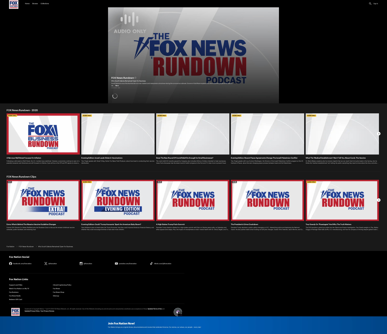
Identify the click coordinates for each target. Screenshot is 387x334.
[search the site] (370, 3)
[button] (370, 3)
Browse (35, 3)
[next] (379, 134)
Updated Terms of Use (155, 309)
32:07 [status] (159, 182)
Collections (45, 3)
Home (27, 3)
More (117, 85)
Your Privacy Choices (47, 311)
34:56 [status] (234, 182)
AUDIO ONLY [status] (12, 115)
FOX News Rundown (122, 78)
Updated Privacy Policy (32, 311)
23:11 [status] (9, 182)
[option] (44, 140)
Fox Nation (10, 246)
